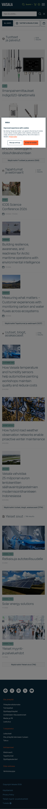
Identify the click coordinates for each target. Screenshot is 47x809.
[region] (23, 132)
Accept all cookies (31, 143)
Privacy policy (13, 137)
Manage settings (15, 143)
